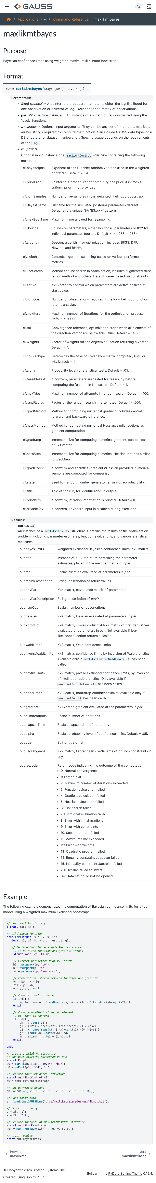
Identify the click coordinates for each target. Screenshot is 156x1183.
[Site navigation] (7, 6)
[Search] (138, 6)
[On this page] (149, 6)
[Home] (9, 19)
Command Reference (71, 19)
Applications (28, 19)
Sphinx (31, 1177)
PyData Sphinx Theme (125, 1173)
